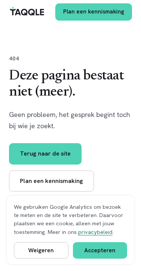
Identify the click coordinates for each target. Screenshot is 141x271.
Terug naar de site (45, 153)
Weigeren (41, 250)
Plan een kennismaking (93, 11)
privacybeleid (95, 232)
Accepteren (99, 250)
